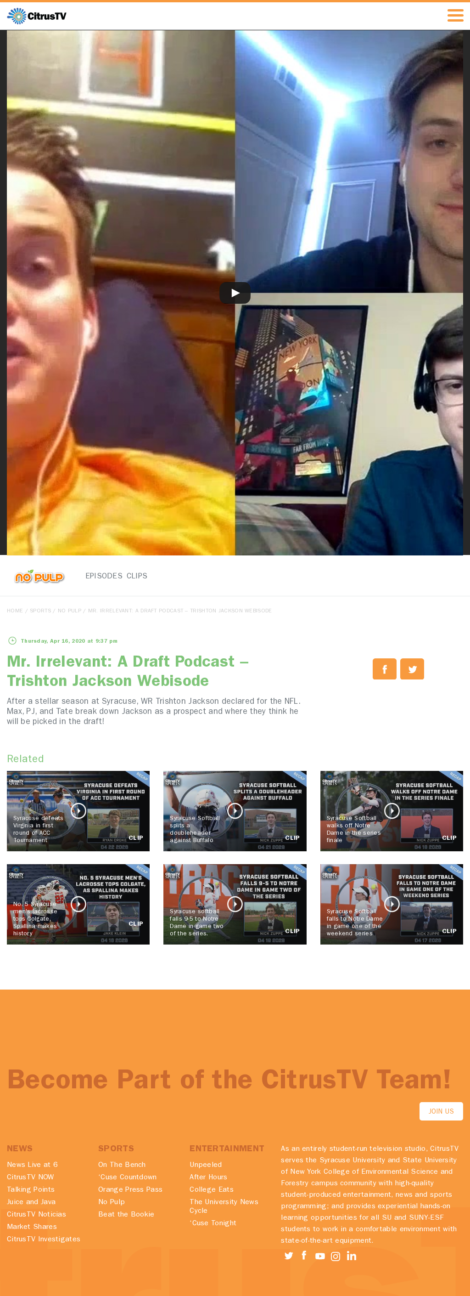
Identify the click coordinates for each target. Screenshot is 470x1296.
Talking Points (31, 1190)
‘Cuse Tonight (213, 1224)
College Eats (212, 1190)
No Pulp (69, 611)
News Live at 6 (32, 1165)
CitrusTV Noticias (36, 1215)
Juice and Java (31, 1202)
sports (40, 611)
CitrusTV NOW (30, 1178)
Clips (137, 577)
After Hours (208, 1178)
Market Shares (32, 1227)
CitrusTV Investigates (43, 1240)
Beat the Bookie (126, 1215)
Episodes (98, 577)
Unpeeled (206, 1165)
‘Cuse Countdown (127, 1178)
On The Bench (122, 1165)
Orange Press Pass (130, 1190)
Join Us (441, 1112)
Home (15, 611)
